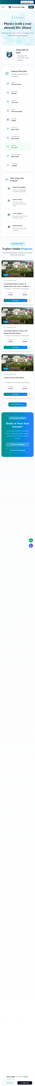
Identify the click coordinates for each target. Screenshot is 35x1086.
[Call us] (31, 546)
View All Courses (16, 404)
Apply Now (26, 1083)
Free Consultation (18, 444)
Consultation (9, 1083)
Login (31, 7)
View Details (15, 300)
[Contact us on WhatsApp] (31, 540)
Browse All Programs (18, 450)
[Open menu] (3, 7)
